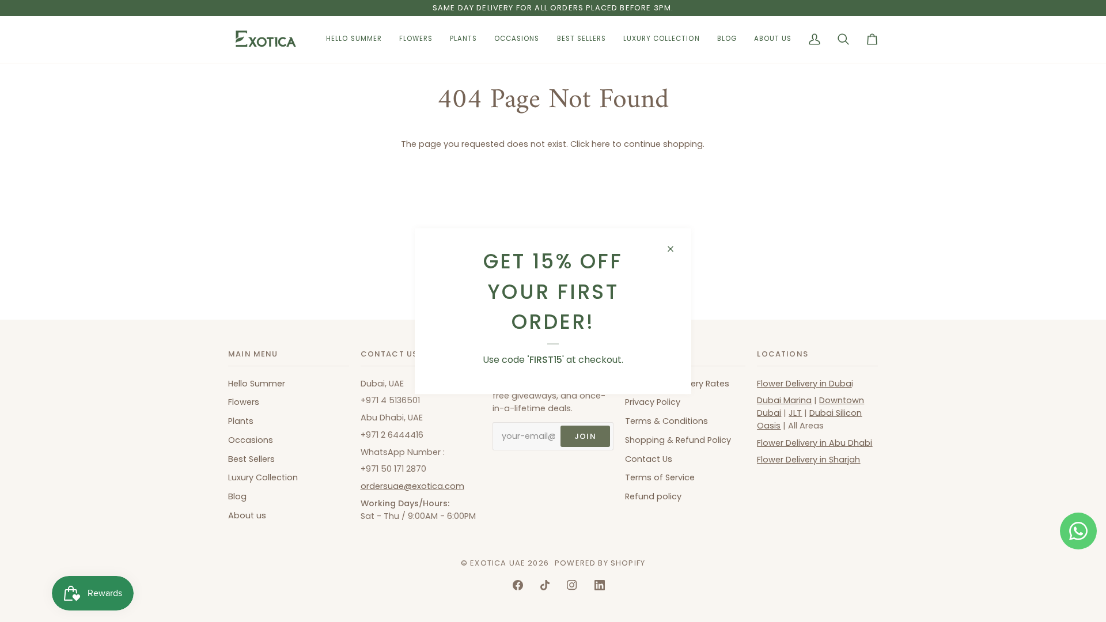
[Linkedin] (599, 585)
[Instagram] (572, 585)
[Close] (675, 249)
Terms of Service (660, 477)
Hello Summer (256, 383)
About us (247, 515)
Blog (237, 496)
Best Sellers (251, 459)
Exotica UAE (497, 562)
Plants (240, 421)
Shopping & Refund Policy (678, 440)
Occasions (250, 440)
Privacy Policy (652, 402)
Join (585, 436)
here (601, 144)
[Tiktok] (545, 585)
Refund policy (653, 496)
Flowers (243, 402)
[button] (416, 39)
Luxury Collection (263, 477)
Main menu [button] (253, 353)
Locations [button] (782, 353)
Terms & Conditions (666, 421)
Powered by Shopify (600, 562)
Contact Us (648, 459)
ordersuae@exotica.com (412, 486)
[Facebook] (518, 585)
